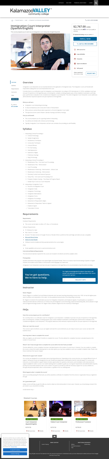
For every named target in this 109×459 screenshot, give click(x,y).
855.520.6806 (14, 106)
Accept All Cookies (15, 450)
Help (72, 447)
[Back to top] (54, 442)
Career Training (45, 444)
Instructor (14, 92)
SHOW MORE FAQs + (28, 389)
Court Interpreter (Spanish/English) (31, 423)
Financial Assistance (75, 446)
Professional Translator (83, 422)
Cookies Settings (15, 453)
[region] (15, 446)
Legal (26, 20)
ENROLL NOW (85, 39)
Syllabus (13, 85)
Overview (13, 82)
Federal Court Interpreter (59, 422)
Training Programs (19, 20)
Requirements (15, 88)
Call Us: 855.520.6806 (91, 20)
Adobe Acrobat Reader (31, 240)
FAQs (12, 95)
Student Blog (87, 444)
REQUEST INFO (91, 73)
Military (73, 444)
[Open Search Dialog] (96, 2)
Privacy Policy (57, 455)
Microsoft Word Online (31, 237)
